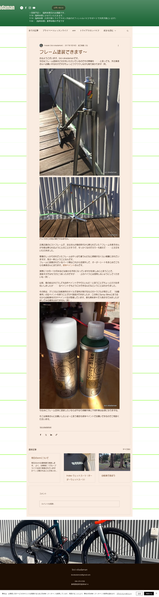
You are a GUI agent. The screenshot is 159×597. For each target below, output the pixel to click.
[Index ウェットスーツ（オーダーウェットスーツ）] (79, 462)
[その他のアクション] (118, 45)
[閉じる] (156, 593)
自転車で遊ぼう (108, 476)
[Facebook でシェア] (40, 435)
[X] (21, 7)
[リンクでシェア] (56, 435)
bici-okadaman (45, 427)
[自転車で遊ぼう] (114, 462)
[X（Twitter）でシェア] (46, 435)
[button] (128, 30)
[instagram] (29, 7)
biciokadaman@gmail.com (80, 575)
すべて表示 (126, 449)
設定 (139, 593)
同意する (149, 593)
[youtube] (33, 7)
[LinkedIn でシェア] (51, 435)
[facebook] (25, 7)
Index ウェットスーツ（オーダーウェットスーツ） (79, 478)
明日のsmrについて (40, 458)
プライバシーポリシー (124, 593)
